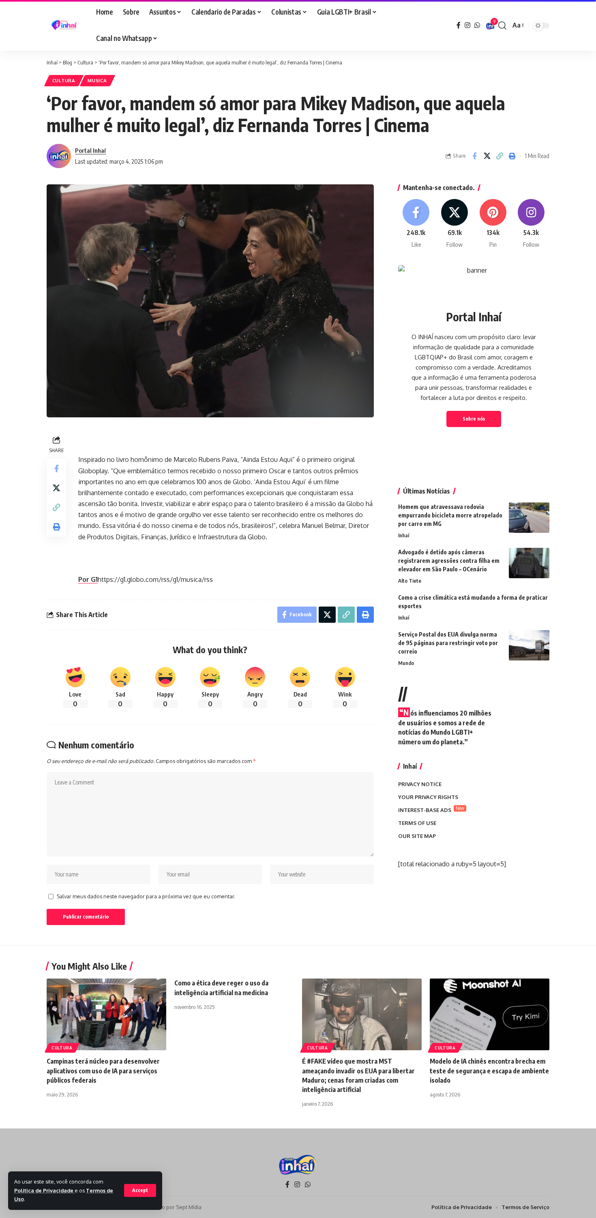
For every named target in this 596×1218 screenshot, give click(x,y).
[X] (454, 224)
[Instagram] (467, 25)
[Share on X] (487, 156)
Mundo (406, 663)
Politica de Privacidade (44, 1190)
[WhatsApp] (477, 25)
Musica (97, 80)
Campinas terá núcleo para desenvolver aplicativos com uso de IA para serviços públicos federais (103, 1070)
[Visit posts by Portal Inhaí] (59, 156)
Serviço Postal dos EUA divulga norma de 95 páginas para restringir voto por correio (448, 643)
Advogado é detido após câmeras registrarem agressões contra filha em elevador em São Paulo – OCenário (449, 561)
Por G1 (88, 579)
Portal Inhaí (90, 150)
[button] (140, 1190)
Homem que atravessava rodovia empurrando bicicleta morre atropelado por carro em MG (450, 515)
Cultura (63, 80)
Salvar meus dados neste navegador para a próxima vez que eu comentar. (146, 896)
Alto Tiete (409, 580)
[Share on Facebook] (474, 156)
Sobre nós (474, 419)
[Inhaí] (65, 25)
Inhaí (403, 535)
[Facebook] (459, 25)
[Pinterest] (493, 224)
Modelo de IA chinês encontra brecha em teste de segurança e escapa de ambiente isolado (489, 1070)
